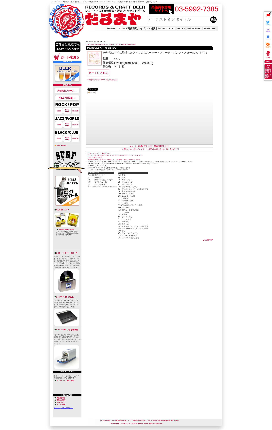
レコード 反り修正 (65, 296)
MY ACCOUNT (166, 28)
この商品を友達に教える (155, 149)
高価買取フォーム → (67, 90)
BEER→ (67, 69)
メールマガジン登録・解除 (65, 380)
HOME (54, 17)
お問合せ (135, 420)
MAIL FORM (61, 146)
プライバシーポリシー (153, 420)
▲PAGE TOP (208, 240)
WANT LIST (60, 402)
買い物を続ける (172, 149)
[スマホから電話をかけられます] (68, 53)
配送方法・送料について (124, 420)
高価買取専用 (61, 398)
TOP (87, 44)
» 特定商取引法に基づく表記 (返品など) (102, 80)
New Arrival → (67, 97)
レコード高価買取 (127, 28)
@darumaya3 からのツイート (63, 408)
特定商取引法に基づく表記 (169, 420)
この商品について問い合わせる (132, 149)
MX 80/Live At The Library (126, 44)
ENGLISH (209, 28)
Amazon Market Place (66, 229)
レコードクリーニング (66, 253)
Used (59, 111)
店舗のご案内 (61, 400)
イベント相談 (147, 28)
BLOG (181, 28)
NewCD (75, 111)
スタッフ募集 (61, 404)
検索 (268, 62)
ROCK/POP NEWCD (99, 44)
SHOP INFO (194, 28)
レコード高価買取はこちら (62, 6)
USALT (111, 44)
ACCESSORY (62, 209)
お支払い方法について (108, 420)
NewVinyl (67, 111)
